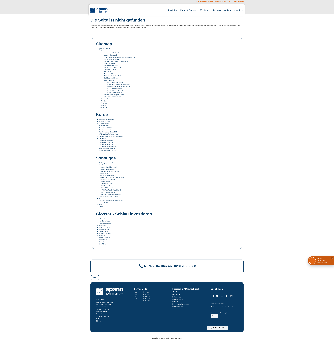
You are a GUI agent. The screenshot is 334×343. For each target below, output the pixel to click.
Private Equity (103, 240)
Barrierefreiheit (177, 306)
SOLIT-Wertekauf (109, 80)
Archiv (106, 202)
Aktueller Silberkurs (107, 142)
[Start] (99, 10)
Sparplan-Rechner (102, 311)
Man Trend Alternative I (106, 130)
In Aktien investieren (105, 219)
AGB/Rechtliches (178, 299)
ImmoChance (105, 181)
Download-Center (104, 165)
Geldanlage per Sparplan (106, 163)
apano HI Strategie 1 (110, 55)
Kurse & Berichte (106, 99)
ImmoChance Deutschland (112, 67)
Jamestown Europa (110, 69)
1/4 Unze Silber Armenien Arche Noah (118, 86)
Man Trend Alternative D (106, 128)
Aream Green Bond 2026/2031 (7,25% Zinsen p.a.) (119, 57)
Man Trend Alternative (111, 74)
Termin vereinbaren (102, 316)
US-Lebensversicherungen (112, 97)
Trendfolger (102, 244)
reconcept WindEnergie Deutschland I (116, 61)
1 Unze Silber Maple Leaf (115, 82)
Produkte (104, 51)
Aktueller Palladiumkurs (108, 146)
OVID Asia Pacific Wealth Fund (113, 76)
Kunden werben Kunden (104, 302)
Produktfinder (100, 300)
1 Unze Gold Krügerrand (114, 92)
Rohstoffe (102, 242)
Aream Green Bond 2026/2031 (110, 171)
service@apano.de (322, 262)
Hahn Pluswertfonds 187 (111, 59)
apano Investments (104, 49)
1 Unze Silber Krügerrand (115, 90)
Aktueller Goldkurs (107, 140)
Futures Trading (103, 231)
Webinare (104, 101)
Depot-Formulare (102, 314)
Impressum (176, 294)
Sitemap (99, 321)
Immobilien (102, 235)
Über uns (104, 103)
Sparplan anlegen (104, 221)
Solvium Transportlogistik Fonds (111, 194)
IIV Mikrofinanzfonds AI (111, 65)
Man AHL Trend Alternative (109, 188)
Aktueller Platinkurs (107, 144)
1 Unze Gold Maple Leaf (114, 88)
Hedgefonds (102, 225)
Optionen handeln (104, 237)
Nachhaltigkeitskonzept (180, 304)
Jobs (100, 204)
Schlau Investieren (102, 309)
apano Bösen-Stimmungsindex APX (112, 200)
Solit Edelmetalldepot (110, 78)
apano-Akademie (102, 307)
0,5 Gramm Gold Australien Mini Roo (118, 84)
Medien (103, 105)
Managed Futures (104, 227)
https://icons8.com (219, 303)
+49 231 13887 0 (321, 260)
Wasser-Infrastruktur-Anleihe (107, 151)
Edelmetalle (102, 138)
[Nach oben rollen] (330, 339)
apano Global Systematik (112, 53)
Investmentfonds (104, 229)
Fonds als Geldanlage (105, 223)
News (100, 198)
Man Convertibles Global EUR (108, 132)
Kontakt (101, 206)
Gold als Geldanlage (105, 233)
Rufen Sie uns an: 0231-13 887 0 (170, 266)
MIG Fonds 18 (108, 71)
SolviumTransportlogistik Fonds (114, 94)
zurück (95, 277)
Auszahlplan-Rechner (103, 304)
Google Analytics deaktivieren (217, 328)
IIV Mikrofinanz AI (104, 125)
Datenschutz (176, 297)
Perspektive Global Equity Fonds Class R (111, 136)
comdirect (104, 107)
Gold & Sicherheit (109, 63)
